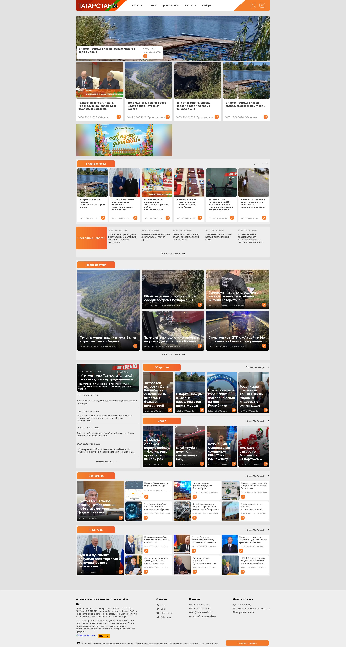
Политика (96, 529)
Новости (137, 5)
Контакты (190, 5)
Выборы (207, 5)
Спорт (162, 421)
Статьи (151, 5)
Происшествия (170, 5)
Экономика (96, 475)
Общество (162, 367)
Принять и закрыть (247, 643)
